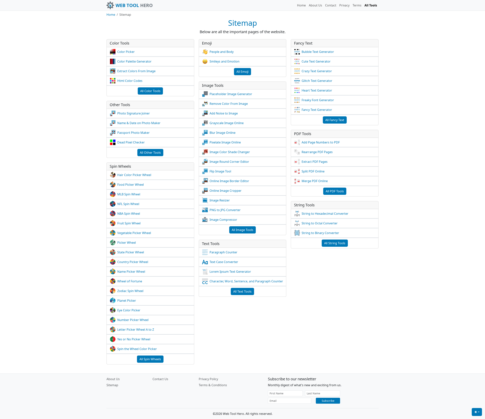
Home (301, 5)
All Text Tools (242, 291)
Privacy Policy (208, 379)
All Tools (371, 5)
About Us (315, 5)
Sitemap (112, 385)
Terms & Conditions (213, 385)
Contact (330, 5)
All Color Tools (150, 91)
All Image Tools (242, 230)
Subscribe (328, 401)
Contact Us (160, 379)
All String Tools (334, 243)
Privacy (344, 5)
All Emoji (242, 72)
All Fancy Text (334, 120)
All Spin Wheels (150, 359)
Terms (357, 5)
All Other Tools (150, 152)
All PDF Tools (335, 191)
